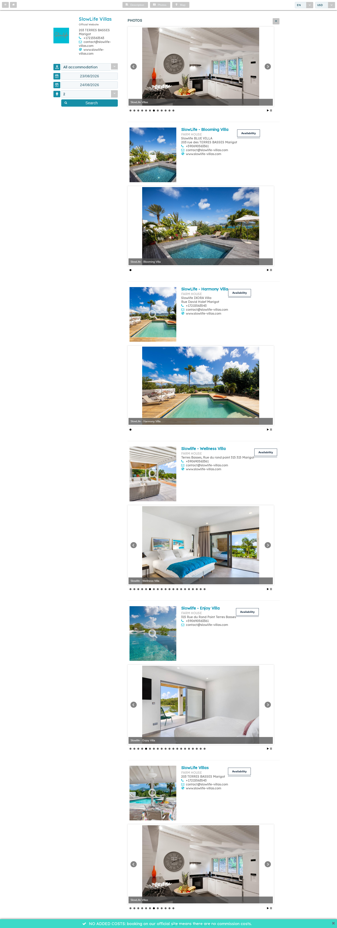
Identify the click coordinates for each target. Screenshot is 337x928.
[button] (5, 5)
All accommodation (80, 67)
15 (185, 589)
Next (268, 66)
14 (181, 589)
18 (197, 589)
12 (173, 111)
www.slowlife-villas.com (91, 51)
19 (201, 589)
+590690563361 (197, 146)
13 (177, 589)
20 (205, 589)
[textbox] (89, 76)
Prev (133, 66)
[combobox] (304, 5)
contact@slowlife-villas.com (207, 150)
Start (268, 110)
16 (189, 589)
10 (166, 111)
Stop (271, 110)
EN (299, 5)
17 (193, 589)
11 (169, 111)
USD (320, 5)
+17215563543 (93, 38)
